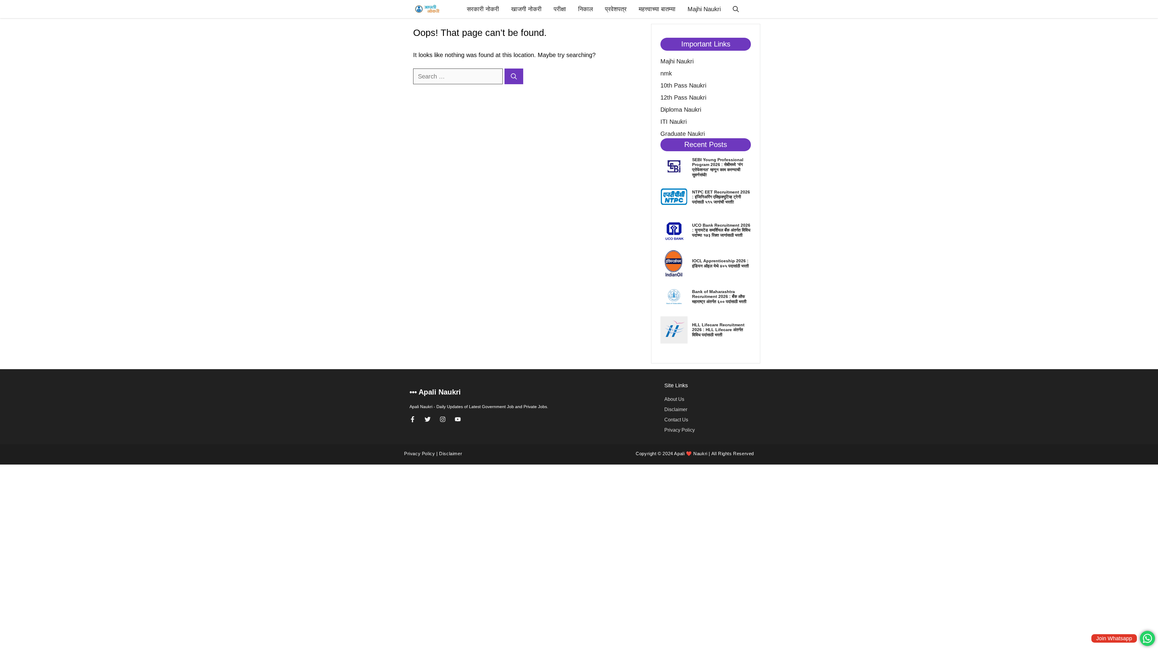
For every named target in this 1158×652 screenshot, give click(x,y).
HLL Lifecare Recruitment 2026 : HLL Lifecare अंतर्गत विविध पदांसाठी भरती (718, 329)
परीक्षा (560, 9)
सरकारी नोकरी (483, 9)
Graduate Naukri (682, 133)
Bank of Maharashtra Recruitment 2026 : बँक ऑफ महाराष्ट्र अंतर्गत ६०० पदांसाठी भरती (719, 296)
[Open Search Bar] (736, 9)
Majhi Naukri (704, 9)
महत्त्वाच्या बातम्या (657, 9)
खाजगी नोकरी (526, 9)
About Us (674, 399)
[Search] (514, 76)
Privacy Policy (679, 430)
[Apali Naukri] (427, 9)
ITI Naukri (673, 121)
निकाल (585, 9)
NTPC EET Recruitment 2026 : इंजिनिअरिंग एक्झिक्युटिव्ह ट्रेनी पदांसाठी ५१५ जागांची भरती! (721, 197)
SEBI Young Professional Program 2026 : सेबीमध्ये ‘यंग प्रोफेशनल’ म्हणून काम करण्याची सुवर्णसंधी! (717, 167)
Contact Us (676, 419)
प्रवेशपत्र (616, 9)
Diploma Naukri (680, 109)
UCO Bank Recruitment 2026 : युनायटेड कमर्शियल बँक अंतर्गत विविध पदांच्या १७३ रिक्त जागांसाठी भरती (721, 230)
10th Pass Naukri (683, 85)
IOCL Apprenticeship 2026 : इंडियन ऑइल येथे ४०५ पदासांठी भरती (720, 263)
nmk (666, 73)
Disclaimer (675, 409)
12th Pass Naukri (683, 97)
